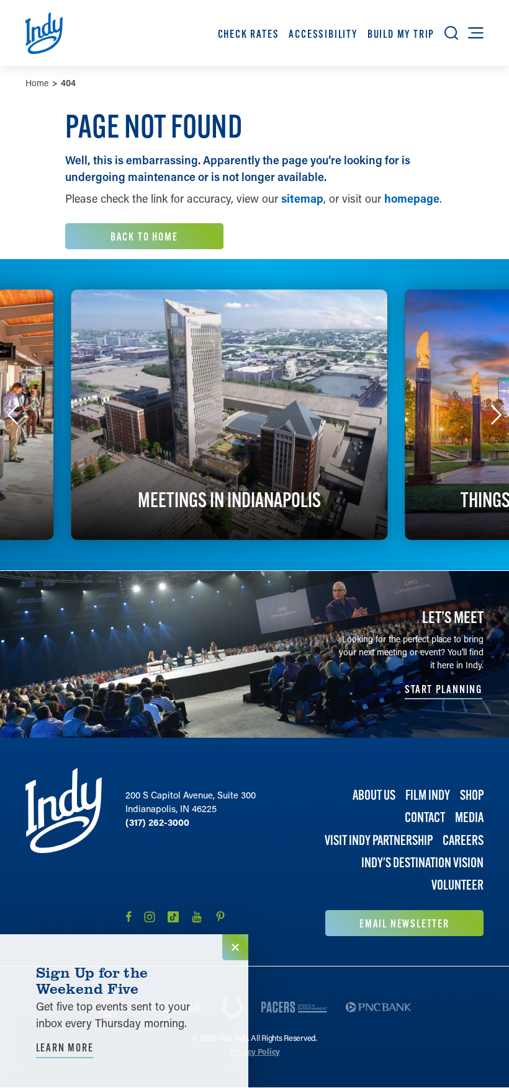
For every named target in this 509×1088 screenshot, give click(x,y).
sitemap (302, 198)
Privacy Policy (254, 1051)
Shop (472, 795)
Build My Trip (401, 34)
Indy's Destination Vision (422, 862)
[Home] (63, 852)
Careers (463, 840)
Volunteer (457, 885)
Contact (425, 817)
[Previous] (13, 415)
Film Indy (427, 795)
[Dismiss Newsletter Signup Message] (235, 947)
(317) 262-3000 (157, 822)
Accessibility (323, 34)
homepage (411, 198)
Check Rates (248, 34)
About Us (374, 795)
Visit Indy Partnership (379, 840)
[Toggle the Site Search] (451, 33)
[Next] (497, 415)
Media (469, 817)
